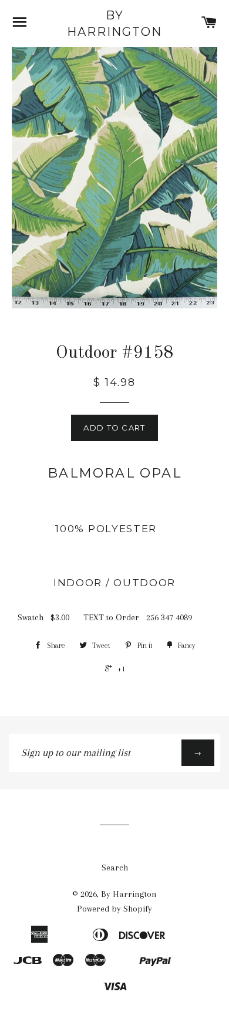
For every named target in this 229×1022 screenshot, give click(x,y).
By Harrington (114, 23)
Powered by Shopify (114, 908)
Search (115, 867)
